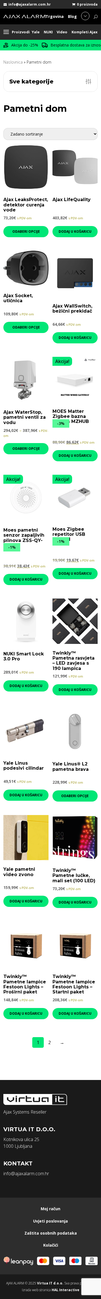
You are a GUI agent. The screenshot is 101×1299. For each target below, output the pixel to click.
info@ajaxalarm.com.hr (29, 4)
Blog (72, 16)
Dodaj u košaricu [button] (75, 231)
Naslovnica (13, 62)
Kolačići (50, 1245)
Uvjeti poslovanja (50, 1221)
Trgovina (54, 16)
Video (62, 31)
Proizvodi (21, 31)
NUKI (48, 31)
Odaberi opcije (26, 231)
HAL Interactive (65, 1290)
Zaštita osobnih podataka (50, 1233)
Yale (36, 31)
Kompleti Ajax (85, 31)
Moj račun (50, 1208)
